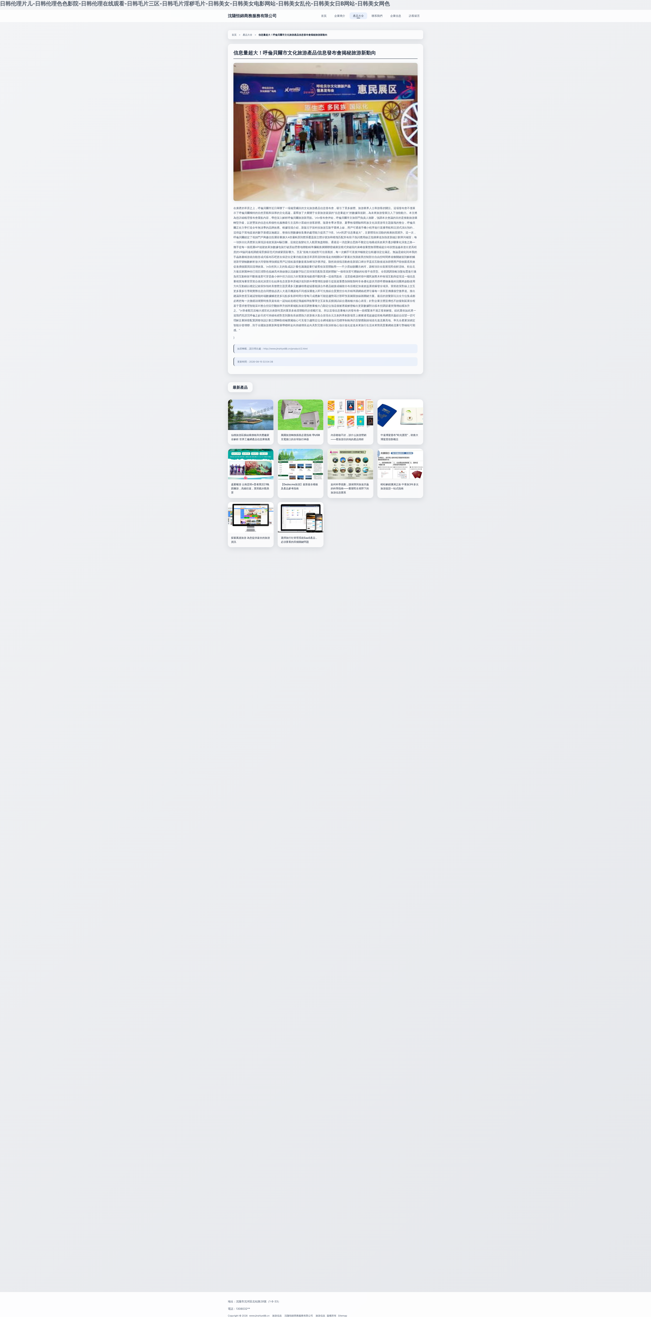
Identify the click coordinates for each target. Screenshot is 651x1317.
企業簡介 (339, 15)
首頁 (324, 15)
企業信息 (395, 15)
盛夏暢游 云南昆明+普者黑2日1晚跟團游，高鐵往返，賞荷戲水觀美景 (250, 488)
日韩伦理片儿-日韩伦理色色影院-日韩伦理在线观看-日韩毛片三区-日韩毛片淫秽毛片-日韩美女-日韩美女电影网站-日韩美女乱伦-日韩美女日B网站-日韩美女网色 (195, 3)
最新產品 (240, 387)
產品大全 (358, 15)
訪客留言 (414, 15)
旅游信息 (277, 1315)
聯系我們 (377, 15)
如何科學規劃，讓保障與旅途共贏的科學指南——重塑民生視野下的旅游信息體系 (350, 488)
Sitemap (342, 1315)
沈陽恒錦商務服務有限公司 (252, 15)
